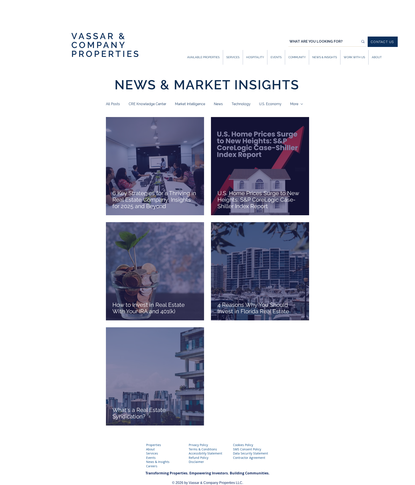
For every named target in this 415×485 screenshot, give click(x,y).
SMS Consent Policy (247, 449)
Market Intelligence (190, 104)
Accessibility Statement (205, 453)
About (150, 449)
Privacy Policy (198, 445)
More (294, 104)
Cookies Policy (243, 445)
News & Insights (157, 462)
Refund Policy (198, 458)
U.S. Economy (270, 104)
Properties (153, 445)
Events (151, 458)
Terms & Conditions (203, 449)
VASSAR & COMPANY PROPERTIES (105, 45)
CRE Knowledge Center (147, 104)
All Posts (113, 104)
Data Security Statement (250, 453)
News (218, 104)
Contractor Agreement (249, 458)
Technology (241, 104)
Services (152, 453)
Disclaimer (196, 462)
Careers (151, 466)
